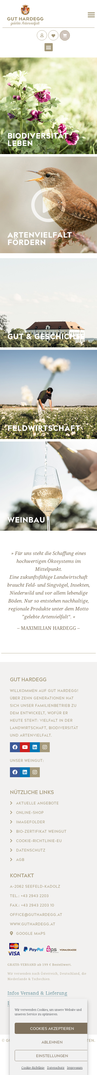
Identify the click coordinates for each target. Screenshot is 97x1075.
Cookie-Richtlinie (33, 1068)
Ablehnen (52, 1042)
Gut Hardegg (28, 679)
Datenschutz (55, 1068)
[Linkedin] (35, 747)
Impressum (75, 1068)
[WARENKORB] (65, 35)
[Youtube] (25, 747)
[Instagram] (45, 747)
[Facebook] (15, 747)
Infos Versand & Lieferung (37, 993)
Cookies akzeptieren (52, 1028)
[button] (49, 47)
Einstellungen (52, 1056)
